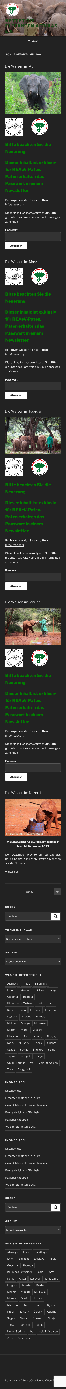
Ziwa (10, 1069)
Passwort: (11, 230)
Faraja (52, 990)
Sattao (24, 1049)
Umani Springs (16, 1063)
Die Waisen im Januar (22, 602)
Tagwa (11, 1056)
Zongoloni (24, 1069)
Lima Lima (51, 1010)
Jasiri (40, 1003)
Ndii (26, 1036)
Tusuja (38, 1056)
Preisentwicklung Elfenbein (22, 1112)
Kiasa (22, 1010)
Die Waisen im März (21, 262)
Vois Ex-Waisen (48, 1063)
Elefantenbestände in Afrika (22, 1098)
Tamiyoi (25, 1056)
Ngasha (51, 1036)
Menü (35, 41)
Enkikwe (39, 990)
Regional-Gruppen (16, 1119)
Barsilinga (41, 983)
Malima (11, 1023)
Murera (11, 1029)
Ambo (26, 983)
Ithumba (27, 996)
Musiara (37, 1029)
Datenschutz (13, 1090)
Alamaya (12, 983)
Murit (24, 1029)
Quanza (51, 1043)
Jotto (51, 1003)
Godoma (12, 996)
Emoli (10, 990)
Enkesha (24, 990)
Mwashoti (13, 1036)
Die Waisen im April (20, 66)
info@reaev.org (14, 204)
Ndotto (38, 1036)
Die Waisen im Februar (23, 411)
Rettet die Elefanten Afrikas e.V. (31, 26)
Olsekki (38, 1043)
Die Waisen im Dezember (25, 793)
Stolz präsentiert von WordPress (41, 1380)
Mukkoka (40, 1023)
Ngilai (10, 1043)
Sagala (11, 1049)
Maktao (40, 1016)
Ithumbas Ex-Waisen (20, 1003)
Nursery (24, 1043)
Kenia (10, 1010)
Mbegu (25, 1023)
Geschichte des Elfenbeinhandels (26, 1105)
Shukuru (38, 1049)
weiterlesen (12, 871)
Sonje (51, 1049)
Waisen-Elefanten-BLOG (20, 1126)
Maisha (26, 1016)
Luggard (12, 1016)
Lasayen (35, 1010)
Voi (32, 1063)
